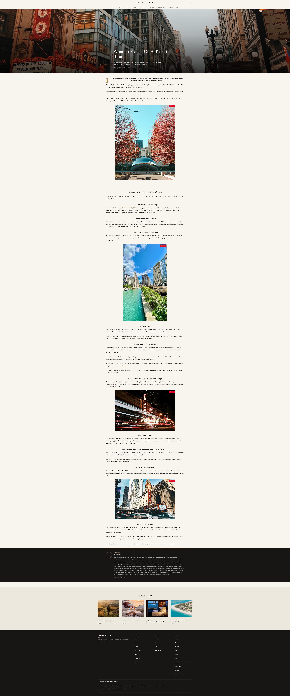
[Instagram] (115, 577)
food (122, 544)
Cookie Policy (178, 670)
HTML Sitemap (158, 650)
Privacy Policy (178, 666)
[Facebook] (121, 577)
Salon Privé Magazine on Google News (111, 681)
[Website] (124, 577)
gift (126, 544)
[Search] (191, 3)
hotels (131, 544)
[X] (118, 577)
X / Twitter (177, 646)
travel (163, 544)
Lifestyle (128, 7)
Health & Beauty (161, 7)
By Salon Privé (117, 67)
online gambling (147, 544)
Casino (116, 544)
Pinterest (177, 650)
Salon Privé (117, 554)
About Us (157, 642)
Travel (170, 7)
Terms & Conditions (179, 674)
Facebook (177, 642)
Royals (141, 7)
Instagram (177, 639)
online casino (138, 544)
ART (111, 544)
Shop (176, 7)
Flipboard (177, 658)
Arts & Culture (150, 7)
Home (113, 7)
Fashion (119, 7)
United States (170, 544)
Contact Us (157, 639)
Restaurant (156, 544)
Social (135, 7)
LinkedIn (177, 654)
